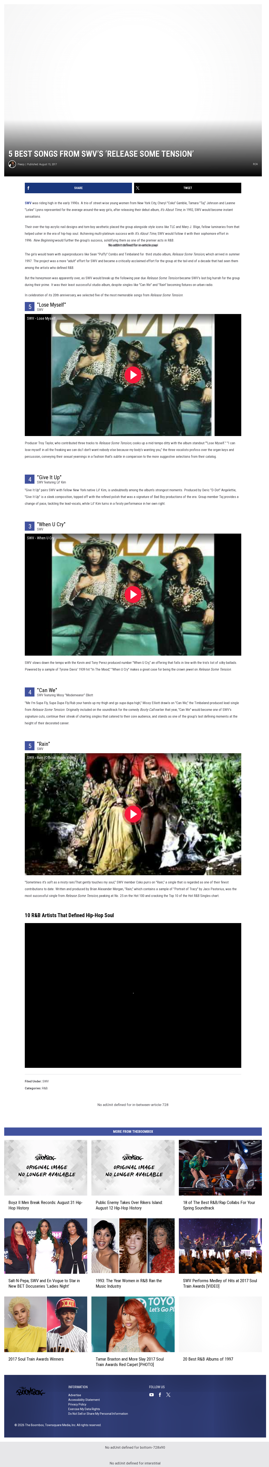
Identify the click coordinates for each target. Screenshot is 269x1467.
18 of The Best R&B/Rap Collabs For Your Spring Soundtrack (219, 1205)
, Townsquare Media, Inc (59, 1425)
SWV (28, 203)
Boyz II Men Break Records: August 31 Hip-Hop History (45, 1205)
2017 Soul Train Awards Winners (36, 1359)
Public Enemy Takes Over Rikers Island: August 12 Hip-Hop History (129, 1205)
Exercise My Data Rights (84, 1409)
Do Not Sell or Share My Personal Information (98, 1413)
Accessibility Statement (84, 1399)
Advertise (74, 1395)
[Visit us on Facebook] (161, 1394)
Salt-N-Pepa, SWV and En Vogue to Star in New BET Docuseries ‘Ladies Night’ (44, 1283)
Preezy (21, 164)
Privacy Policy (77, 1404)
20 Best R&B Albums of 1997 (208, 1359)
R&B (45, 1088)
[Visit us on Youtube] (153, 1394)
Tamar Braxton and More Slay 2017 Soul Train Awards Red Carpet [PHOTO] (130, 1362)
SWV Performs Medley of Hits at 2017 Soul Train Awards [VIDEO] (220, 1283)
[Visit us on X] (170, 1394)
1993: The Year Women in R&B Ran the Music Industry (129, 1283)
